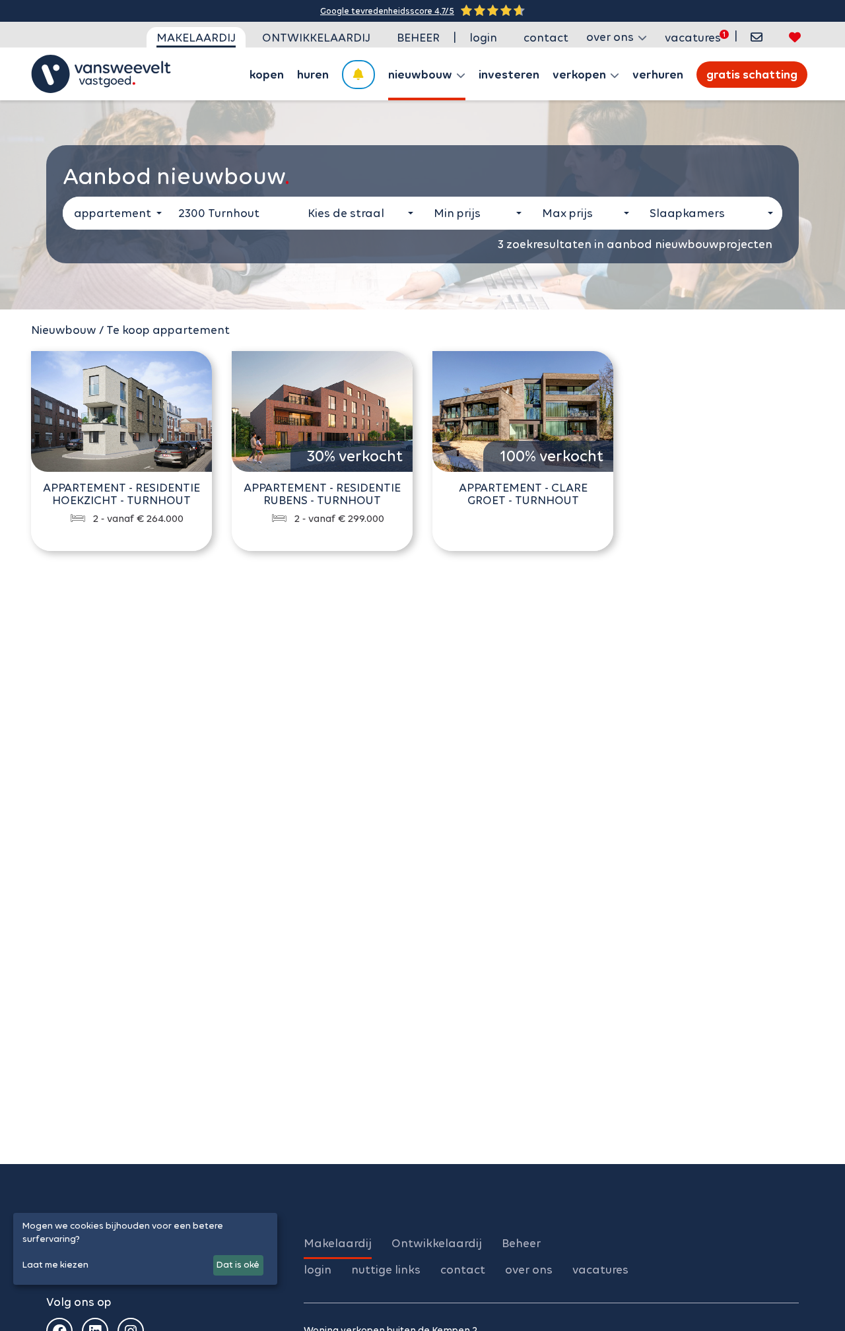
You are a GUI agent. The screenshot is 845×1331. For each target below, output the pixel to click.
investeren (509, 74)
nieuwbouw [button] (421, 74)
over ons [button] (611, 37)
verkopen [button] (581, 74)
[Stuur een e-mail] (756, 37)
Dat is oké (238, 1264)
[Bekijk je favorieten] (795, 37)
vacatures (693, 37)
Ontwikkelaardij (316, 37)
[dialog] (145, 1249)
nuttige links (386, 1269)
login (483, 37)
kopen (267, 74)
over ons (529, 1269)
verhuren (657, 74)
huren (313, 74)
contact (546, 37)
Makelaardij (196, 37)
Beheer (418, 37)
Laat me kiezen (55, 1264)
